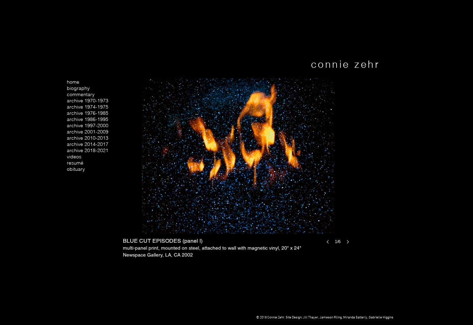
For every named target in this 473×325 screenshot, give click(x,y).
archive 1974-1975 (87, 107)
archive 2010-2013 (87, 138)
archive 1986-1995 (87, 119)
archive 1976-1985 (87, 113)
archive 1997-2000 (87, 125)
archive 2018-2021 (87, 150)
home (73, 82)
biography (78, 88)
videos (74, 157)
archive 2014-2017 (87, 144)
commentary (81, 94)
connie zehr (345, 64)
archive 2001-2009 (87, 132)
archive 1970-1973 (87, 101)
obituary (76, 169)
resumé (75, 163)
